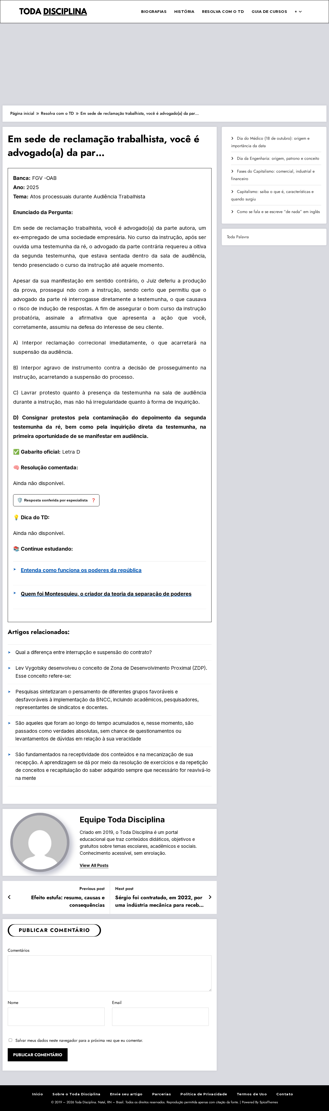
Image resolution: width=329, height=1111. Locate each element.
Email (117, 1003)
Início (37, 1094)
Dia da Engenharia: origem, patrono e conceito (278, 158)
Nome (13, 1003)
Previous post (92, 888)
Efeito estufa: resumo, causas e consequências (68, 901)
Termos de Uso (252, 1094)
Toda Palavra (238, 237)
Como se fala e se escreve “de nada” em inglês (278, 212)
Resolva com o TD (223, 11)
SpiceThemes (269, 1102)
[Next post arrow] (210, 897)
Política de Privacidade (203, 1094)
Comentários (18, 950)
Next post (124, 888)
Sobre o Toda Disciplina (76, 1094)
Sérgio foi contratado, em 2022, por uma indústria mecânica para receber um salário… (159, 901)
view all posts (94, 865)
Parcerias (161, 1094)
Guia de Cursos (269, 11)
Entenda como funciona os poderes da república (81, 570)
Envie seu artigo (126, 1094)
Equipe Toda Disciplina (122, 819)
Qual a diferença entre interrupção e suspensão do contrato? (83, 652)
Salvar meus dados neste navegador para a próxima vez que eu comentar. (79, 1040)
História (184, 11)
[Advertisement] (164, 64)
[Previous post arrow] (9, 897)
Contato (284, 1094)
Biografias (154, 11)
